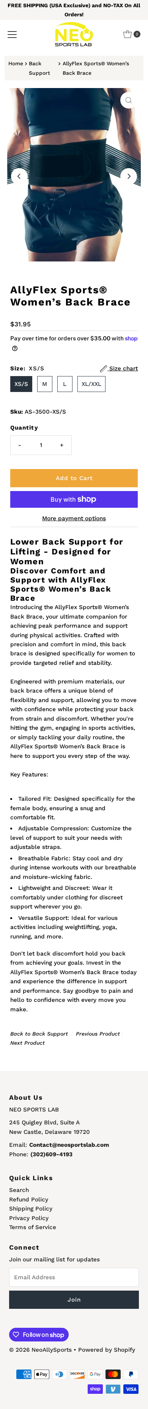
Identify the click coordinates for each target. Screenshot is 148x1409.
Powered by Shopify (106, 1349)
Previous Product (98, 1034)
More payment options (74, 518)
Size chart (122, 368)
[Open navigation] (12, 34)
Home (15, 63)
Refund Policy (28, 1199)
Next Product (27, 1043)
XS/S (21, 384)
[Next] (128, 176)
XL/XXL (91, 384)
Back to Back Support (39, 1034)
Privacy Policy (29, 1218)
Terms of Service (32, 1227)
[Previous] (19, 176)
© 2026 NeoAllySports (40, 1349)
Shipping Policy (30, 1208)
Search (19, 1190)
